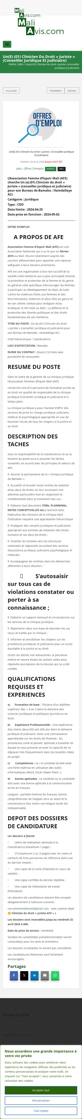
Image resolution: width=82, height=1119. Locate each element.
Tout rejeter (41, 1111)
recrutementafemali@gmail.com (28, 908)
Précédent (55, 90)
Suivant (72, 90)
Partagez (17, 966)
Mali (61, 169)
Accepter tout (41, 1090)
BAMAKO (50, 169)
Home (12, 64)
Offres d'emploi (34, 168)
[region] (41, 1082)
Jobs (20, 64)
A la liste (11, 90)
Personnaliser (41, 1100)
